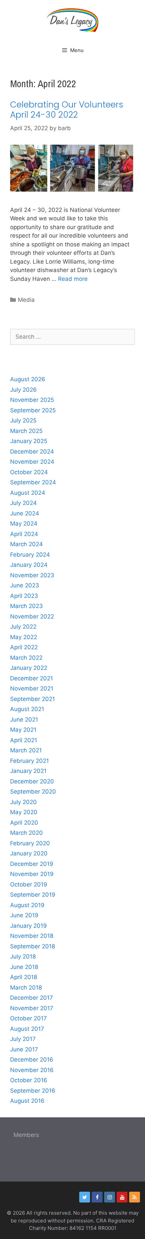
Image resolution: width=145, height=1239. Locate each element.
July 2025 (23, 420)
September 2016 (32, 1090)
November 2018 (31, 935)
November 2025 (32, 399)
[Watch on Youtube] (122, 1197)
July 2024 (23, 503)
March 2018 (26, 987)
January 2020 (29, 853)
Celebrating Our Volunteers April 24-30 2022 (66, 110)
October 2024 (29, 472)
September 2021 (32, 699)
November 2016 (32, 1070)
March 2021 (26, 750)
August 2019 (27, 905)
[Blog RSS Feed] (134, 1197)
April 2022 (24, 647)
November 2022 (32, 616)
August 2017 (27, 1028)
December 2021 (31, 678)
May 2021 (23, 729)
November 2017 (31, 1008)
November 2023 (32, 575)
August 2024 (27, 492)
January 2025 (28, 441)
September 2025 (33, 410)
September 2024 (33, 482)
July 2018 (23, 956)
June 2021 (24, 719)
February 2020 (30, 843)
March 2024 (26, 544)
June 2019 (24, 915)
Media (26, 299)
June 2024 (24, 513)
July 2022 (23, 626)
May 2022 (23, 637)
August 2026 (27, 379)
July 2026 (23, 389)
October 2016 (28, 1080)
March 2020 (26, 832)
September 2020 (33, 791)
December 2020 (32, 781)
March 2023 (26, 606)
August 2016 (27, 1100)
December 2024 (32, 451)
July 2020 (23, 802)
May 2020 (23, 812)
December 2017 (31, 997)
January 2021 (28, 771)
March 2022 (26, 657)
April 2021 (23, 740)
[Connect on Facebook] (97, 1197)
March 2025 (26, 431)
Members (26, 1135)
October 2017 (28, 1018)
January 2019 (28, 925)
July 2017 (23, 1039)
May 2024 (23, 523)
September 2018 (32, 946)
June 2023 (24, 585)
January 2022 (28, 667)
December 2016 (31, 1059)
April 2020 (24, 822)
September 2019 (32, 894)
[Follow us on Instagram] (109, 1197)
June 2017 (24, 1049)
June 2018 (24, 967)
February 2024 (30, 554)
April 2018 (23, 977)
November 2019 (32, 874)
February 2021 (29, 760)
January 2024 (29, 564)
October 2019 (28, 884)
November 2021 (31, 688)
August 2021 (27, 709)
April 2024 (24, 534)
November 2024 (32, 461)
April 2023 (24, 595)
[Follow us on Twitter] (84, 1197)
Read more (73, 278)
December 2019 (31, 863)
